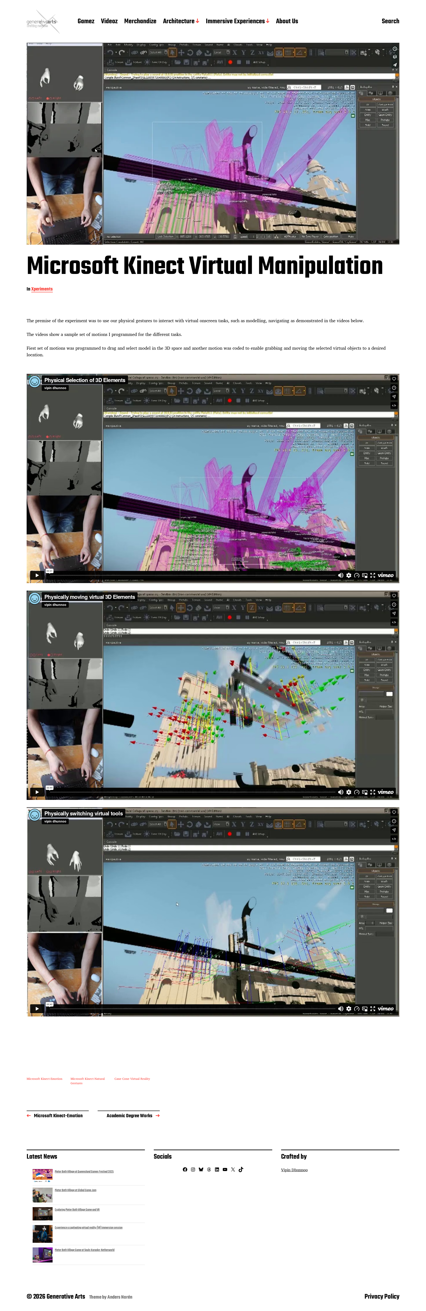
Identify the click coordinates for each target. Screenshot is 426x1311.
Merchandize (140, 21)
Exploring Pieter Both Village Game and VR (77, 1209)
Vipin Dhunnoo (294, 1169)
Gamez (86, 21)
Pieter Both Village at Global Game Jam (75, 1190)
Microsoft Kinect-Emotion (44, 1078)
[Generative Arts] (43, 22)
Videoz (109, 21)
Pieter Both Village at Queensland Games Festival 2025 (84, 1171)
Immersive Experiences (235, 21)
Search (390, 21)
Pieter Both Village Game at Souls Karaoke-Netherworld (84, 1250)
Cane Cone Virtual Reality (132, 1078)
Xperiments (42, 289)
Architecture (179, 21)
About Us (287, 21)
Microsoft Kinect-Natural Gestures (88, 1081)
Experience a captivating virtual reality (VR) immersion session (88, 1227)
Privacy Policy (382, 1297)
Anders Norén (119, 1297)
